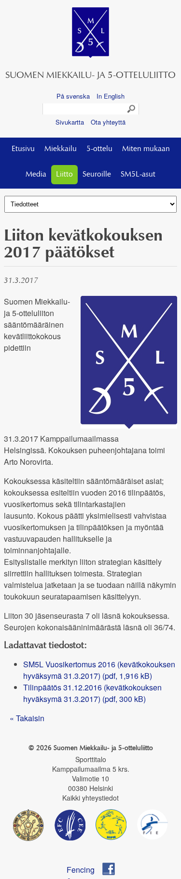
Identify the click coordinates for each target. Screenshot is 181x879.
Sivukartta (70, 122)
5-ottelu (99, 149)
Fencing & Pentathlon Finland (85, 869)
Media (36, 174)
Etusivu (23, 149)
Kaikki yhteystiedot (90, 798)
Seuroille (97, 174)
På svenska (73, 96)
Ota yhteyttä (108, 122)
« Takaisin (27, 718)
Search (132, 109)
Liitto (64, 174)
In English (111, 96)
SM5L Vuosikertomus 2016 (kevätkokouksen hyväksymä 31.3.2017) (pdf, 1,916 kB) (99, 670)
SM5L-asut (138, 174)
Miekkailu (60, 149)
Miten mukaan (146, 149)
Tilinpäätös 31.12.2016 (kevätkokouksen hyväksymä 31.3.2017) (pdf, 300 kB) (92, 693)
